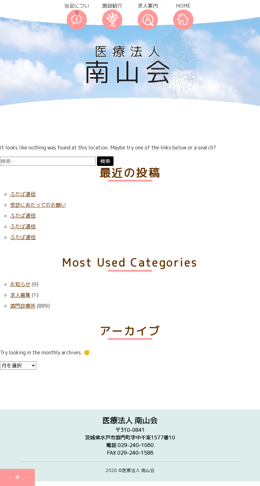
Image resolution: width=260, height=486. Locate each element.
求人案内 (148, 5)
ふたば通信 (23, 194)
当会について (76, 9)
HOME (183, 5)
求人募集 (20, 295)
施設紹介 (112, 5)
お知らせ (20, 284)
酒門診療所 (23, 305)
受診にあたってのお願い (38, 204)
